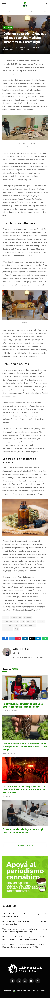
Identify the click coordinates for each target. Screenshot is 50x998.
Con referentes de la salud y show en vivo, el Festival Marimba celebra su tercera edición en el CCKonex (24, 789)
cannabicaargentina (11, 621)
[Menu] (4, 4)
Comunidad (8, 27)
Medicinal (19, 625)
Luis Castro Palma (21, 649)
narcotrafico (30, 625)
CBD (22, 621)
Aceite (6, 618)
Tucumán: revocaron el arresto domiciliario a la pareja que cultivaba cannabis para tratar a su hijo (24, 746)
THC (16, 629)
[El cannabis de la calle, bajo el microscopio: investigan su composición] (25, 813)
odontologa (8, 629)
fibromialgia (8, 625)
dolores (41, 621)
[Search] (46, 4)
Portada (5, 12)
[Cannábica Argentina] (25, 4)
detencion (31, 621)
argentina (27, 618)
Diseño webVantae (25, 991)
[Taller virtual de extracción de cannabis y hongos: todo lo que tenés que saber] (25, 687)
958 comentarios (11, 49)
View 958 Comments (25, 845)
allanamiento (16, 618)
